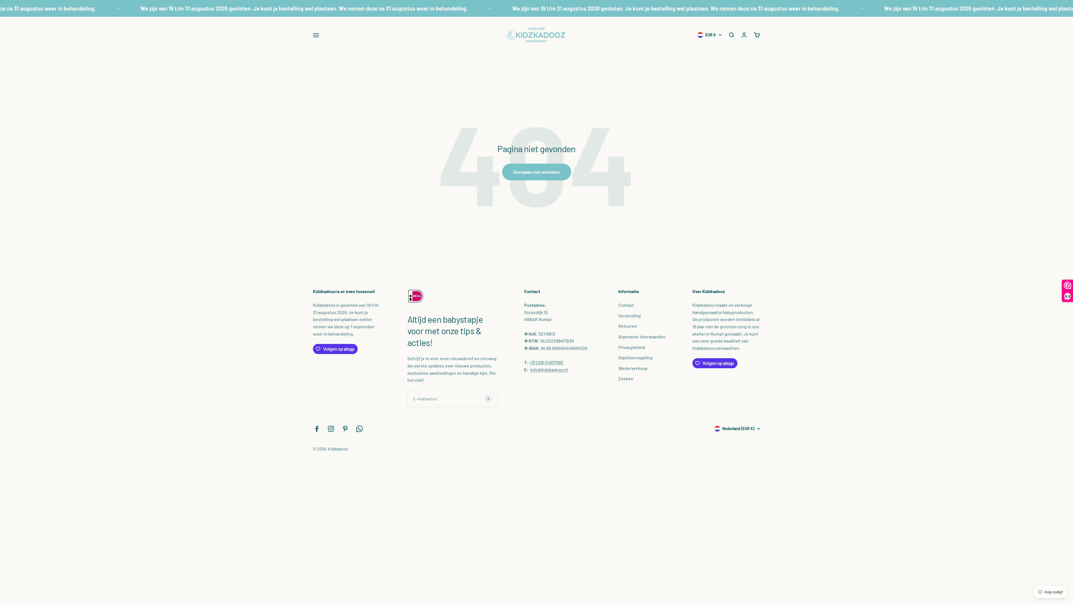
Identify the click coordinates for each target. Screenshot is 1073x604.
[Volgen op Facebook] (317, 429)
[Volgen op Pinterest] (345, 429)
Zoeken (625, 378)
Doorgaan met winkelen (536, 171)
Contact (626, 305)
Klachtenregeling (635, 357)
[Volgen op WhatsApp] (359, 429)
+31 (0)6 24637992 (546, 362)
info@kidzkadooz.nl (549, 369)
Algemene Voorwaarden (642, 336)
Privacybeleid (631, 347)
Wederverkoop (632, 368)
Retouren (627, 326)
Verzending (629, 315)
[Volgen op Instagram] (331, 429)
